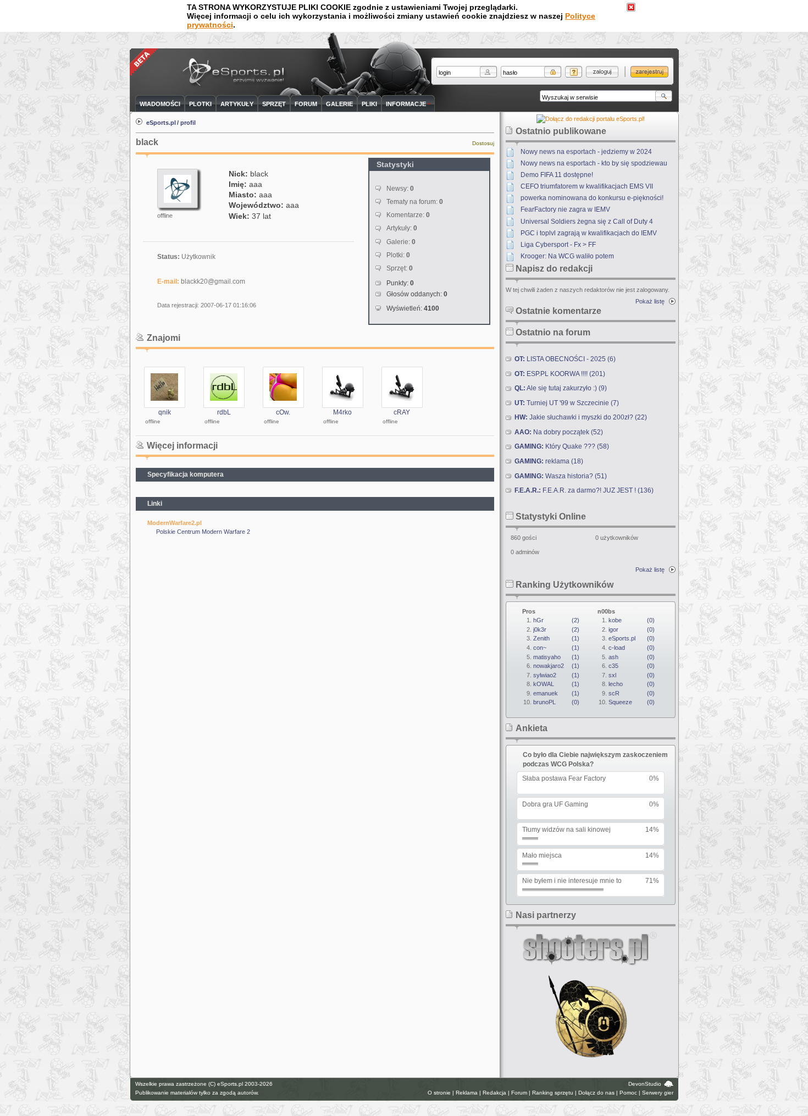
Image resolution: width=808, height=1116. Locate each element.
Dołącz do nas (596, 1093)
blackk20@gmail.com (213, 281)
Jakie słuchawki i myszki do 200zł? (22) (580, 417)
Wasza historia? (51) (560, 476)
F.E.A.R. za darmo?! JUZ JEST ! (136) (584, 490)
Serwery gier (657, 1093)
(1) (556, 638)
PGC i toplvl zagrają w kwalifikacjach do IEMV (589, 233)
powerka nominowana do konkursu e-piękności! (592, 198)
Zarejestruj (649, 72)
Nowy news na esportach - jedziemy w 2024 (586, 152)
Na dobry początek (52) (558, 432)
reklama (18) (548, 461)
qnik (164, 412)
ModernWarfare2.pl (174, 523)
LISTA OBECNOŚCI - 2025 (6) (565, 359)
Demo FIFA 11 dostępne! (557, 175)
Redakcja (494, 1093)
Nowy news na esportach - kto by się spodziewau (594, 163)
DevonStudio (644, 1084)
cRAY (402, 412)
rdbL (224, 412)
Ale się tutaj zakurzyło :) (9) (560, 388)
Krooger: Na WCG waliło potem (567, 256)
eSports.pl (161, 122)
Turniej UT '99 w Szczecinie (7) (566, 403)
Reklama (467, 1093)
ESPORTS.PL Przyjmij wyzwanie (235, 72)
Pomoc (628, 1093)
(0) (556, 702)
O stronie (439, 1093)
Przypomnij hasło (573, 72)
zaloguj (602, 72)
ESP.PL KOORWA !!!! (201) (559, 374)
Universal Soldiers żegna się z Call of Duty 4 (587, 221)
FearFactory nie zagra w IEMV (565, 209)
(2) (556, 620)
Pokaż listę (650, 301)
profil (188, 122)
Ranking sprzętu (552, 1093)
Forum (519, 1093)
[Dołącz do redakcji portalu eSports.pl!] (590, 118)
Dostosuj (483, 143)
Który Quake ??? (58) (561, 446)
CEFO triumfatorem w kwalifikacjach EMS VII (587, 186)
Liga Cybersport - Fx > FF (558, 244)
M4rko (342, 412)
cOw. (283, 412)
